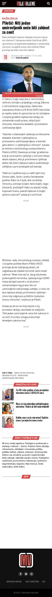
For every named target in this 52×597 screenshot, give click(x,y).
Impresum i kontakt (14, 581)
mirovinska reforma (13, 378)
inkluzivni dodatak (24, 373)
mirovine (23, 376)
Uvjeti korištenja (32, 581)
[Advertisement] (26, 229)
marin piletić (9, 376)
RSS (43, 581)
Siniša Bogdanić (22, 58)
